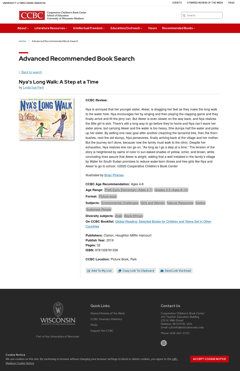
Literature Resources (50, 28)
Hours (152, 28)
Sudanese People (98, 209)
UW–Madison (24, 3)
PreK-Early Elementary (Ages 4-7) (128, 189)
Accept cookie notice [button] (209, 359)
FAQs (231, 2)
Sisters (200, 202)
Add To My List (101, 270)
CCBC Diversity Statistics (106, 319)
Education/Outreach (125, 28)
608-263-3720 (179, 333)
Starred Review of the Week (205, 2)
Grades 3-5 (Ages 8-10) (171, 189)
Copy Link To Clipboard (138, 270)
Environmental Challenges (119, 202)
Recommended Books (177, 28)
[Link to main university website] (57, 325)
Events (177, 2)
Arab (118, 215)
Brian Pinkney (114, 175)
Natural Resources (180, 202)
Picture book (107, 196)
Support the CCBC (101, 331)
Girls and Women (153, 202)
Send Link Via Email (177, 270)
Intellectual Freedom (87, 28)
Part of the (57, 336)
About (22, 28)
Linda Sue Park (33, 87)
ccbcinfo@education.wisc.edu (186, 327)
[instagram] (164, 343)
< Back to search (30, 72)
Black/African (133, 215)
